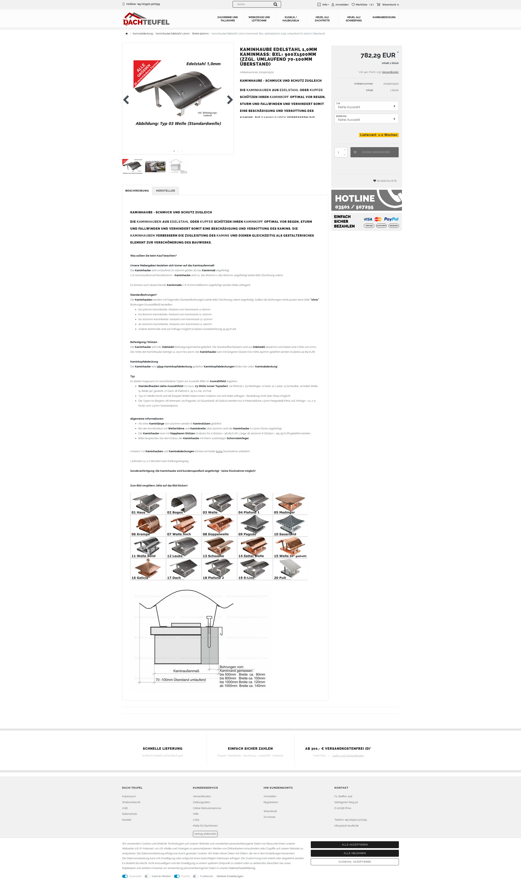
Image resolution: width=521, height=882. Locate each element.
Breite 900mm (200, 33)
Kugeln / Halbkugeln (290, 19)
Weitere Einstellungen (230, 876)
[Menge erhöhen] (344, 149)
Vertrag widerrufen (205, 833)
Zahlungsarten (201, 802)
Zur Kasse (269, 816)
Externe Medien (161, 876)
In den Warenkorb (376, 152)
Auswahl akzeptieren (354, 861)
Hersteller (165, 190)
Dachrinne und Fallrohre (228, 19)
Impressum (129, 796)
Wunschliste (386, 181)
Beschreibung (137, 190)
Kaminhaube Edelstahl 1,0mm (172, 33)
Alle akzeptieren (355, 844)
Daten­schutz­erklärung (242, 868)
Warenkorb (270, 811)
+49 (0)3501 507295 (148, 4)
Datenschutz (129, 813)
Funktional (206, 876)
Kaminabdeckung (384, 17)
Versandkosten (390, 72)
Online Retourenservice (207, 808)
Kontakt (126, 819)
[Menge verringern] (344, 154)
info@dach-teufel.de (346, 825)
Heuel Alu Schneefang (354, 19)
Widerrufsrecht (131, 802)
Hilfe (196, 813)
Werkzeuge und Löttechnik (259, 19)
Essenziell (135, 876)
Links (196, 819)
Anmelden (270, 796)
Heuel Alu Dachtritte (322, 19)
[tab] (137, 191)
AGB (125, 808)
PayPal (185, 876)
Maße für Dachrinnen (205, 825)
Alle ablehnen (355, 853)
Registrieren (271, 802)
